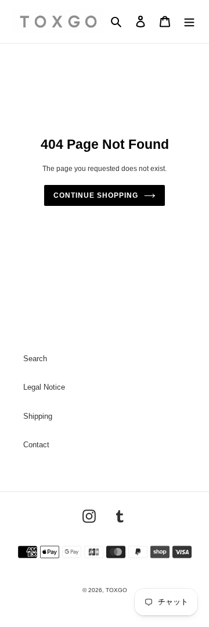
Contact (36, 444)
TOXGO (116, 590)
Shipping (37, 416)
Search (35, 358)
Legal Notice (44, 387)
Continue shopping (95, 195)
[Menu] (189, 22)
